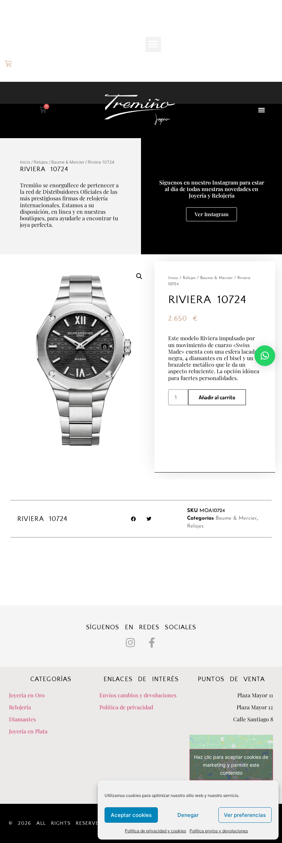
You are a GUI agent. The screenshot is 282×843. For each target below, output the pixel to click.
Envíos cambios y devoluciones (137, 695)
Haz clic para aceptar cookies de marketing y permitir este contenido (231, 765)
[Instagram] (130, 642)
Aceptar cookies (131, 815)
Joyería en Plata (28, 731)
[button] (153, 44)
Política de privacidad (126, 707)
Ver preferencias (245, 815)
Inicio (25, 162)
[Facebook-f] (152, 642)
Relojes (41, 162)
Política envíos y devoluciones (218, 830)
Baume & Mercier (67, 162)
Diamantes (22, 719)
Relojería (20, 707)
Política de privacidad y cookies (155, 830)
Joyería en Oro (27, 695)
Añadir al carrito (217, 397)
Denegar (188, 815)
